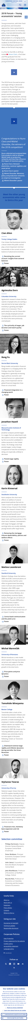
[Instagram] (14, 964)
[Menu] (25, 5)
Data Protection (9, 938)
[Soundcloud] (22, 964)
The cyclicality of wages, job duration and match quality (12, 327)
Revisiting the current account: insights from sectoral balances (12, 259)
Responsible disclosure (11, 928)
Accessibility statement (11, 946)
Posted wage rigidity (11, 459)
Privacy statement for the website (14, 941)
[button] (25, 2)
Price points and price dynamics (10, 673)
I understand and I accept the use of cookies (15, 1014)
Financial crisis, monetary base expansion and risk (12, 828)
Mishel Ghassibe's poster (13, 180)
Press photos (8, 908)
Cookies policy (8, 943)
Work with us (8, 902)
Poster (6, 263)
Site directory (8, 952)
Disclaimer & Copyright (11, 923)
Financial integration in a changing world (11, 391)
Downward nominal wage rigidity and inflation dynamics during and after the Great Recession (12, 749)
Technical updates (9, 926)
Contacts (6, 910)
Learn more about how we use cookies (15, 1010)
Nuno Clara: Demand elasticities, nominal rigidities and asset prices (13, 166)
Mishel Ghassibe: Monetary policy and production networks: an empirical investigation (13, 176)
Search (20, 5)
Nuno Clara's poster (11, 171)
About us (6, 900)
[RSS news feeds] (14, 967)
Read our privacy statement (15, 1007)
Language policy (9, 949)
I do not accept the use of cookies (15, 1018)
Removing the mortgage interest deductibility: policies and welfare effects (13, 536)
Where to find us (9, 913)
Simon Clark (13, 54)
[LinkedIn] (10, 964)
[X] (6, 964)
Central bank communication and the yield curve (13, 618)
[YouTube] (18, 964)
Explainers (7, 905)
